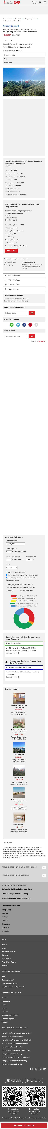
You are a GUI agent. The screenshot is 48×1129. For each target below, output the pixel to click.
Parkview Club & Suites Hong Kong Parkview (19, 731)
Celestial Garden (19, 777)
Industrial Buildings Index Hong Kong (16, 898)
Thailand (5, 920)
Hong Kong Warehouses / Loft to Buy (16, 1057)
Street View (8, 63)
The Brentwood (19, 755)
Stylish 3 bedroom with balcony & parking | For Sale (19, 714)
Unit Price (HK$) (11, 541)
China (4, 1005)
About (4, 945)
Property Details (9, 55)
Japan (4, 1008)
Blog (3, 976)
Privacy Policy (42, 1118)
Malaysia (5, 928)
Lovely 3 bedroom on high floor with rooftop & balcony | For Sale (19, 809)
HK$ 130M (19, 827)
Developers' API (8, 980)
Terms (8, 564)
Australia (5, 998)
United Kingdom (8, 1019)
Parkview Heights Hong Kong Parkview (19, 706)
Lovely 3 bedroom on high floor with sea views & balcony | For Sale (19, 763)
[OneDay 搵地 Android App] (34, 1080)
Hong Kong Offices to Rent (12, 1036)
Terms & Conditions (31, 1118)
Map (5, 59)
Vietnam (5, 913)
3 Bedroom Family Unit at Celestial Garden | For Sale (18, 784)
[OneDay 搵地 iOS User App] (14, 1080)
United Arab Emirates (10, 1015)
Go (31, 313)
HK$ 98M (18, 710)
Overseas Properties (9, 983)
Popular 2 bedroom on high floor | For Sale (19, 738)
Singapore (6, 924)
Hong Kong (6, 909)
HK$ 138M (19, 804)
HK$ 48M (18, 757)
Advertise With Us (8, 952)
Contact (5, 955)
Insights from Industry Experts (13, 987)
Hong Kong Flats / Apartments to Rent (16, 1033)
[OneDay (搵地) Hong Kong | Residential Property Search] (11, 2)
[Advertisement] (24, 126)
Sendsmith (41, 341)
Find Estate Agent (8, 962)
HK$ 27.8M (19, 734)
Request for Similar (24, 1125)
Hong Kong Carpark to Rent (12, 1047)
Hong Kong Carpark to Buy (12, 1064)
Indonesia (5, 931)
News (4, 948)
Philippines (6, 917)
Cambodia (6, 1001)
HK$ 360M (19, 780)
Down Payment (11, 549)
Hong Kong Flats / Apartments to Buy (16, 1050)
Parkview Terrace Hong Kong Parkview (19, 801)
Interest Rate (31, 556)
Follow (11, 250)
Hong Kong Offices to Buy (12, 1054)
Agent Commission (13, 556)
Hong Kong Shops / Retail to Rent (15, 1043)
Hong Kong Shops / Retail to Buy (14, 1061)
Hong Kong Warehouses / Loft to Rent (16, 1040)
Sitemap (5, 965)
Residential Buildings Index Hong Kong (17, 889)
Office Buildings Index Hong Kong (15, 894)
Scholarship (6, 958)
